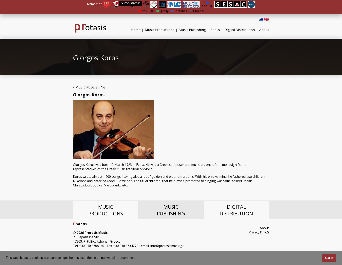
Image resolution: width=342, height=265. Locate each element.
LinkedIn (198, 11)
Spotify (163, 11)
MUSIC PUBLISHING (171, 210)
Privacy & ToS (259, 232)
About (264, 29)
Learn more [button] (128, 257)
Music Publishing (192, 29)
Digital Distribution (239, 29)
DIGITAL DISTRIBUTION (236, 210)
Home (135, 29)
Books (215, 29)
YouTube (147, 11)
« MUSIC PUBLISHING (89, 87)
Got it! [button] (329, 257)
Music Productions (159, 29)
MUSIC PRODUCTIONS (105, 210)
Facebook (180, 11)
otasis (90, 27)
